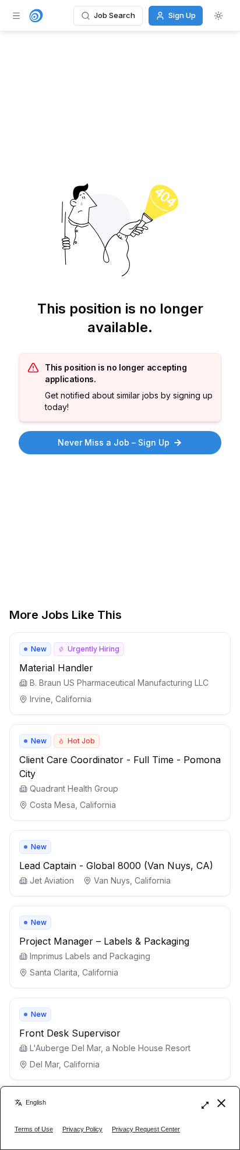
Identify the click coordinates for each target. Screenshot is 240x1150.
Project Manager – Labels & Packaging (104, 941)
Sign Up (182, 15)
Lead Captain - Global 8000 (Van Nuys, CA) (116, 865)
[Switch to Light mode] (218, 16)
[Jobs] (36, 16)
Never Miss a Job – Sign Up (114, 442)
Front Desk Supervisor (70, 1033)
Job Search (114, 15)
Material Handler (56, 668)
